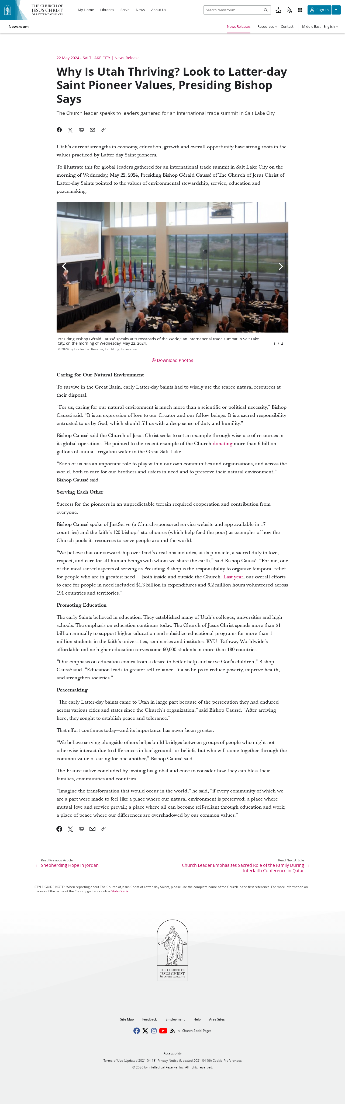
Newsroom (19, 27)
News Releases (238, 26)
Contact (287, 26)
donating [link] (222, 443)
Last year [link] (233, 577)
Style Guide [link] (119, 891)
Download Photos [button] (175, 360)
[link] (59, 828)
